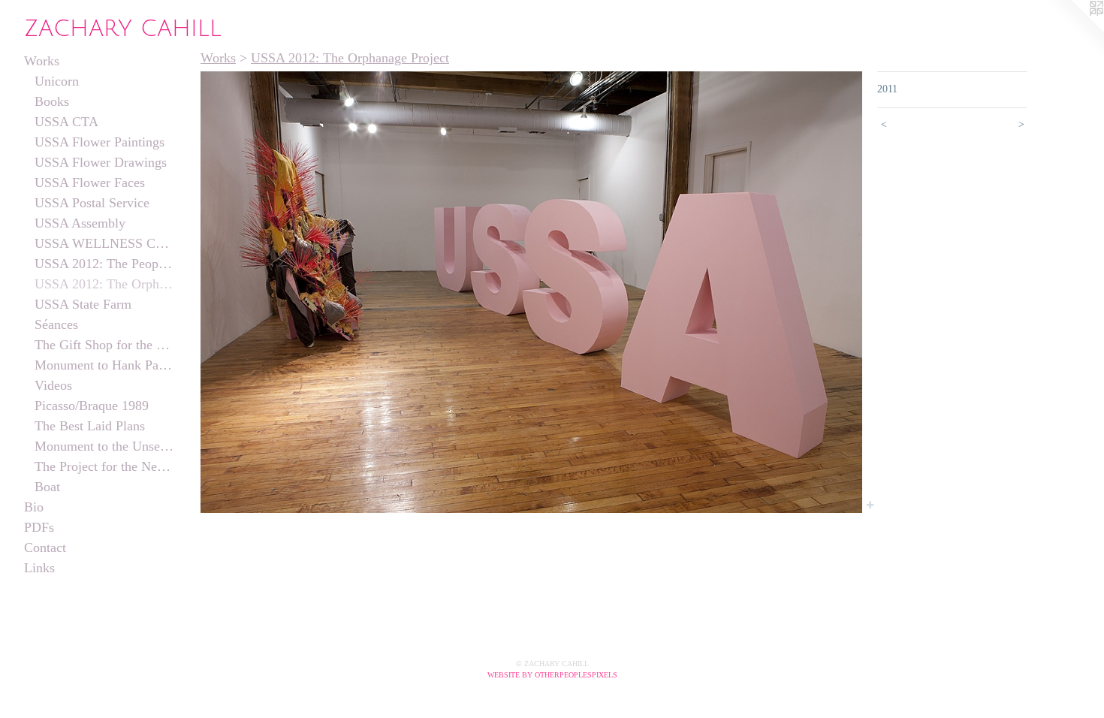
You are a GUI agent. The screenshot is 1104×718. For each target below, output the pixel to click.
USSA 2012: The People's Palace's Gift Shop (105, 263)
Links (39, 567)
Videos (53, 385)
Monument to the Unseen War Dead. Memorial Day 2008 (105, 446)
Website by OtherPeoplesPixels (552, 675)
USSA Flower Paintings (99, 141)
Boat (47, 486)
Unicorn (57, 81)
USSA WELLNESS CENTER (105, 243)
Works (41, 60)
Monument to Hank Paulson (105, 365)
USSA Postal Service (92, 202)
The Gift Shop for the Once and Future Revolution (105, 344)
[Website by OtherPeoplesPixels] (1074, 30)
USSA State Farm (83, 304)
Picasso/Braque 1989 (92, 405)
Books (52, 101)
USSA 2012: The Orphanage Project (105, 283)
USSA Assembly (80, 223)
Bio (34, 506)
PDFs (39, 527)
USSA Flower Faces (90, 182)
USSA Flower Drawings (101, 162)
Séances (56, 324)
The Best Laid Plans (90, 425)
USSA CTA (66, 121)
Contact (45, 547)
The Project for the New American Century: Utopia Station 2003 (105, 466)
